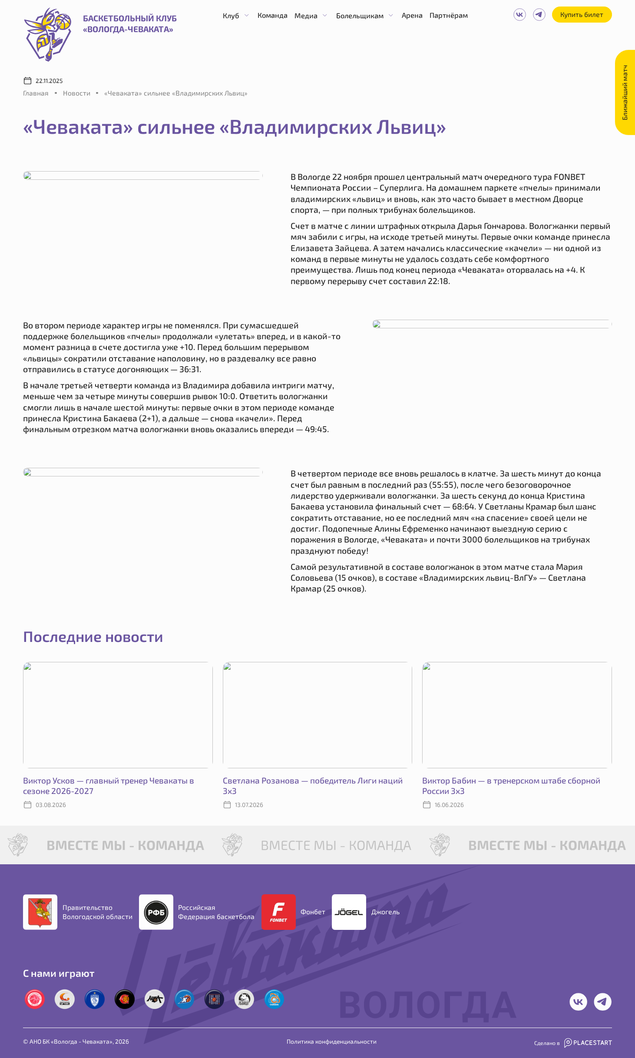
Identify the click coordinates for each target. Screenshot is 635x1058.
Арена (412, 15)
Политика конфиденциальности (332, 1041)
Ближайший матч (624, 92)
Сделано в (547, 1043)
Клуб (231, 15)
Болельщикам (360, 15)
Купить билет (581, 14)
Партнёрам (449, 15)
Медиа (306, 15)
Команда (273, 15)
